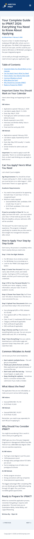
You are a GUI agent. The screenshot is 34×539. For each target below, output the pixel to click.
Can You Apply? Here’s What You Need (16, 73)
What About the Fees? (11, 80)
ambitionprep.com (21, 5)
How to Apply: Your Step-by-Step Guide (16, 76)
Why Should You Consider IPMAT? (15, 82)
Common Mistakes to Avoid (13, 78)
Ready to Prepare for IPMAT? (13, 85)
